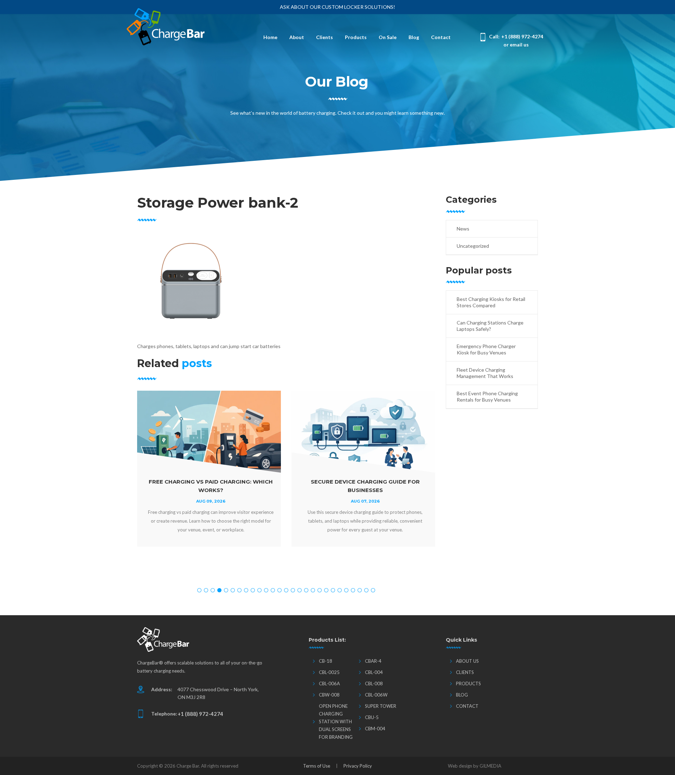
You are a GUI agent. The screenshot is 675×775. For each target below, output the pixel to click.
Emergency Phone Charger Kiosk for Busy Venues (486, 349)
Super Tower (380, 706)
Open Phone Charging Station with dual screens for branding (336, 721)
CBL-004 (374, 672)
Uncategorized (473, 246)
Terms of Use (316, 766)
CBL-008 (374, 683)
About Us (467, 661)
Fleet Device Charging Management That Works (485, 373)
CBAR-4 (373, 661)
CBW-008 (329, 695)
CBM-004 (375, 728)
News (463, 229)
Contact (441, 37)
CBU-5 (372, 717)
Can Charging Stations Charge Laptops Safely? (490, 326)
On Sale (388, 37)
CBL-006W (376, 695)
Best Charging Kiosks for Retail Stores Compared (491, 302)
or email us (516, 45)
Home (270, 37)
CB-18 (325, 661)
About (296, 37)
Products (356, 37)
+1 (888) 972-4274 (522, 36)
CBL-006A (329, 683)
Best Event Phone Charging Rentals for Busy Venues (487, 396)
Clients (324, 37)
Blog (414, 37)
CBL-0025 (329, 672)
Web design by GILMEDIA (474, 766)
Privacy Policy (357, 766)
